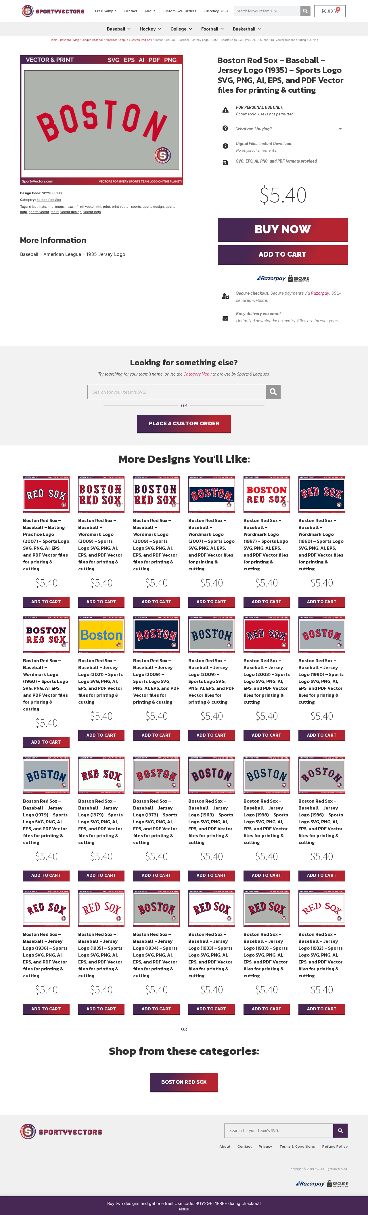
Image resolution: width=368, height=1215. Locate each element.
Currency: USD (216, 11)
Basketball (244, 29)
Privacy (265, 1146)
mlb (50, 207)
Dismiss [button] (184, 1208)
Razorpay (320, 293)
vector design (71, 212)
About (149, 11)
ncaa (69, 207)
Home (53, 39)
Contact (130, 11)
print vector (120, 207)
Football (209, 29)
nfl (76, 207)
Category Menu (197, 374)
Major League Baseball (88, 39)
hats (42, 207)
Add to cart (283, 254)
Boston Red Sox (141, 39)
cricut (33, 207)
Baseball (116, 29)
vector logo (92, 212)
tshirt (55, 212)
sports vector (39, 212)
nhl (98, 207)
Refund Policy (335, 1146)
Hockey (148, 29)
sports (136, 207)
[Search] (305, 11)
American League (117, 39)
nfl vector (87, 207)
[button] (290, 128)
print (106, 207)
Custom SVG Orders (179, 11)
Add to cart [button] (46, 601)
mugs (59, 207)
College (178, 29)
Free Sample (105, 11)
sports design (153, 207)
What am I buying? (254, 128)
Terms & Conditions (297, 1146)
